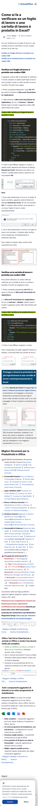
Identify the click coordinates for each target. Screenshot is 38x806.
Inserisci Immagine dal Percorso (18, 575)
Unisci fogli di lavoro (18, 542)
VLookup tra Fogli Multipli (22, 496)
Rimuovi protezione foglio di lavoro (22, 390)
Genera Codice (21, 465)
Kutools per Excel (9, 430)
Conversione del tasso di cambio (21, 580)
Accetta (10, 802)
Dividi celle (20, 585)
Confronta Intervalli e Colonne (23, 525)
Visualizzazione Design (20, 531)
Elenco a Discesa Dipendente (16, 508)
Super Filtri (22, 547)
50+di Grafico (11, 564)
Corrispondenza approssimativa (16, 499)
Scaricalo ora (17, 443)
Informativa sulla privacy (20, 797)
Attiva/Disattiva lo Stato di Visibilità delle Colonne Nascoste (17, 522)
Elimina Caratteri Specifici (18, 561)
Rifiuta (26, 802)
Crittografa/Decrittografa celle (16, 544)
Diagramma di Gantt (26, 564)
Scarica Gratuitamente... (20, 632)
